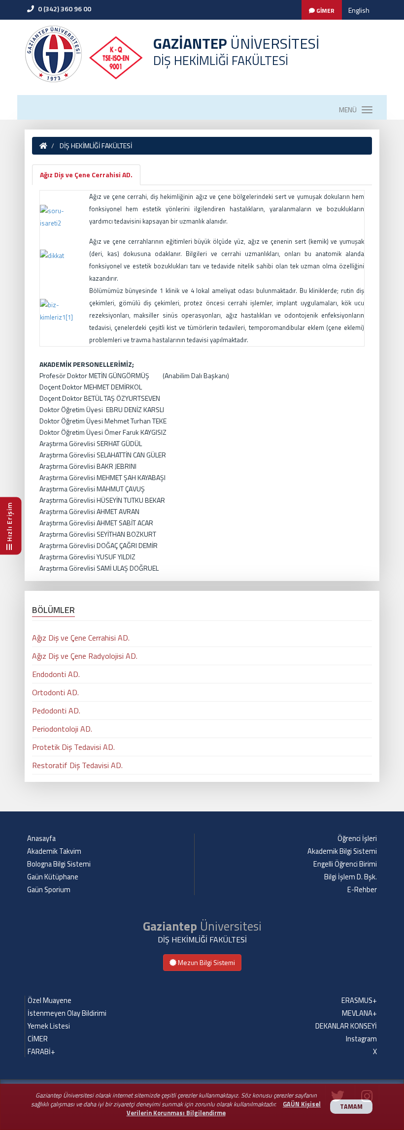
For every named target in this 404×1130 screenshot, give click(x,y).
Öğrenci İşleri (357, 838)
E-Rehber (362, 889)
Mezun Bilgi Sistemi (205, 962)
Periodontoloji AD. (62, 729)
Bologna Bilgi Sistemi (59, 864)
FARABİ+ (41, 1051)
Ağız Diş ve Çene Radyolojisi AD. (84, 656)
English (359, 10)
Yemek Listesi (49, 1026)
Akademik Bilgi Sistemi (342, 851)
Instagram (361, 1038)
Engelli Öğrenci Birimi (345, 864)
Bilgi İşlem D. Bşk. (350, 877)
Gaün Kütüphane (52, 877)
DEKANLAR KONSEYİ (346, 1026)
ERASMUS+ (359, 1000)
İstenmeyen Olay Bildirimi (67, 1013)
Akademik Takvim (54, 851)
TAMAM (351, 1106)
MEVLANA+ (359, 1013)
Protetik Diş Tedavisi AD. (73, 747)
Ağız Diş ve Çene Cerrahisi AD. (86, 174)
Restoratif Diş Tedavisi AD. (77, 765)
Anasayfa (41, 838)
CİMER (38, 1038)
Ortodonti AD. (55, 692)
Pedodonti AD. (56, 710)
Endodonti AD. (56, 674)
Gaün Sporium (48, 889)
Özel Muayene (49, 1000)
